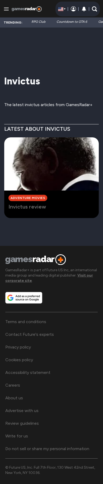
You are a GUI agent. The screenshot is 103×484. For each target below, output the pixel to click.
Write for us (16, 435)
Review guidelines (22, 423)
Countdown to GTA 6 (72, 22)
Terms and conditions (25, 321)
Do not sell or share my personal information (47, 448)
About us (14, 397)
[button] (94, 9)
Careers (12, 385)
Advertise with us (22, 410)
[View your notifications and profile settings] (84, 9)
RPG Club (38, 22)
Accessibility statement (27, 372)
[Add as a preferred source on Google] (23, 298)
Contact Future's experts (29, 334)
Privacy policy (18, 347)
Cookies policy (19, 359)
